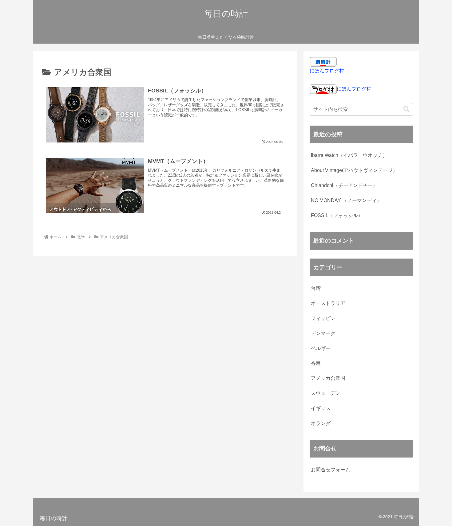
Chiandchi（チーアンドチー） (344, 185)
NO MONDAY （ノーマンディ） (346, 200)
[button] (406, 109)
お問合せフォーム (330, 469)
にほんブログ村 (327, 70)
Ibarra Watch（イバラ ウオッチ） (349, 155)
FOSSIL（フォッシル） (337, 215)
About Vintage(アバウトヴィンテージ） (354, 170)
